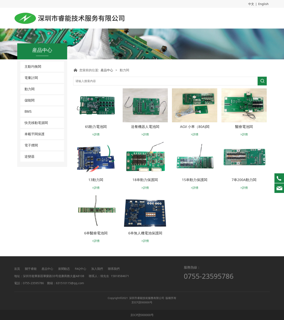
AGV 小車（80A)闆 (194, 126)
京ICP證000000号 (141, 302)
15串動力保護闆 (194, 179)
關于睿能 (31, 269)
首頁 (17, 269)
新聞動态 (64, 269)
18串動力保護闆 (145, 179)
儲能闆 (30, 100)
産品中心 (107, 70)
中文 (251, 4)
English (263, 4)
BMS (28, 111)
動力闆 (30, 89)
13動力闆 (95, 179)
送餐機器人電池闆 (145, 126)
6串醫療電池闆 (95, 233)
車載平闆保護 (34, 134)
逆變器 (30, 156)
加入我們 (97, 269)
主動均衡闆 (33, 66)
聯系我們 (114, 269)
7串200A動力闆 (244, 179)
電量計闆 (31, 77)
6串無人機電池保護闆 (145, 233)
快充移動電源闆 (36, 122)
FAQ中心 (80, 269)
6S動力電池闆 (96, 126)
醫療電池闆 (244, 126)
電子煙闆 (31, 145)
